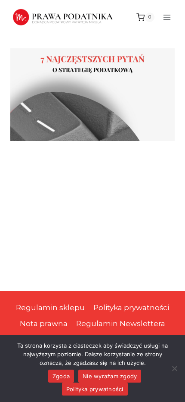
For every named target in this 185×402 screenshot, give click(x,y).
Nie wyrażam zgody (110, 376)
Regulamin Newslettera (120, 323)
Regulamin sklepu (50, 307)
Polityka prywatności (131, 307)
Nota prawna (44, 323)
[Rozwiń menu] (167, 17)
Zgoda (61, 376)
